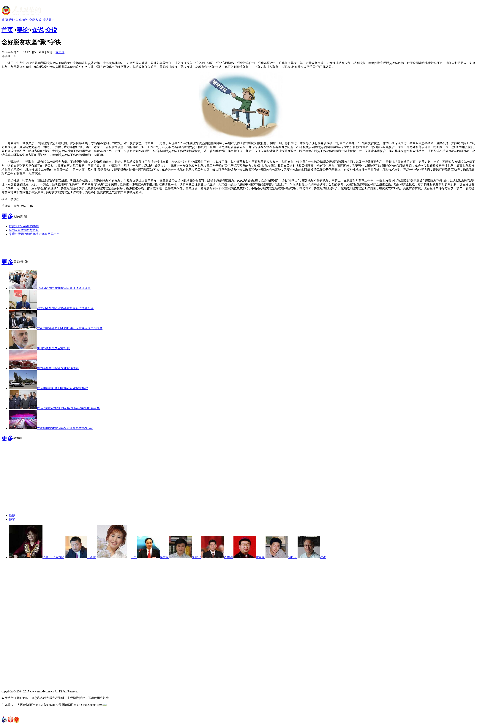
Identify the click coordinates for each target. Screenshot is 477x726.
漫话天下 (48, 19)
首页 (7, 29)
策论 (25, 19)
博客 (12, 519)
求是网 (60, 52)
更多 (7, 216)
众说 (32, 19)
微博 (12, 515)
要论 (23, 29)
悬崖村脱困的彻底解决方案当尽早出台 (34, 234)
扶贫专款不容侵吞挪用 (24, 226)
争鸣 (19, 19)
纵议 (39, 19)
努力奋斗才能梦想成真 (24, 230)
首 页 (4, 19)
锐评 (12, 19)
